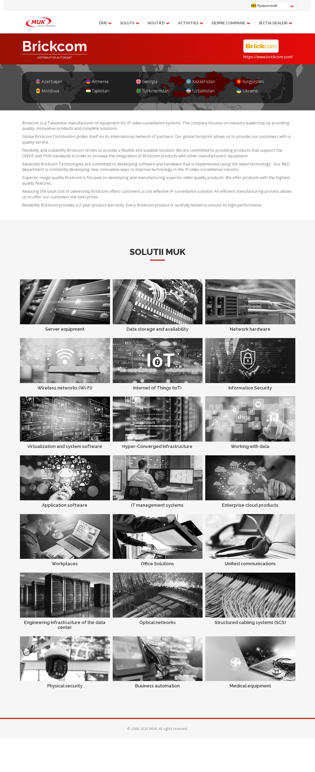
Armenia (100, 81)
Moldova (50, 91)
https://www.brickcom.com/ (268, 56)
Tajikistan (100, 91)
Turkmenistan (155, 91)
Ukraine (250, 91)
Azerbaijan (52, 81)
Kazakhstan (203, 81)
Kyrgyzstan (253, 81)
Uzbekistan (203, 91)
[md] (40, 22)
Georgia (149, 81)
